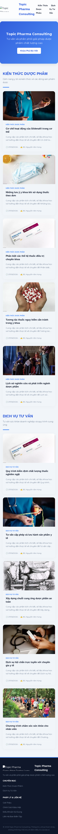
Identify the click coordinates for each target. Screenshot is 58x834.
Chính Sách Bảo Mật (12, 807)
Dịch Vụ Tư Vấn (52, 9)
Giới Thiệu (7, 803)
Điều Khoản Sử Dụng (12, 812)
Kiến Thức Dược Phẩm (13, 786)
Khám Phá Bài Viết (29, 51)
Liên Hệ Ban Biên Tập (12, 816)
